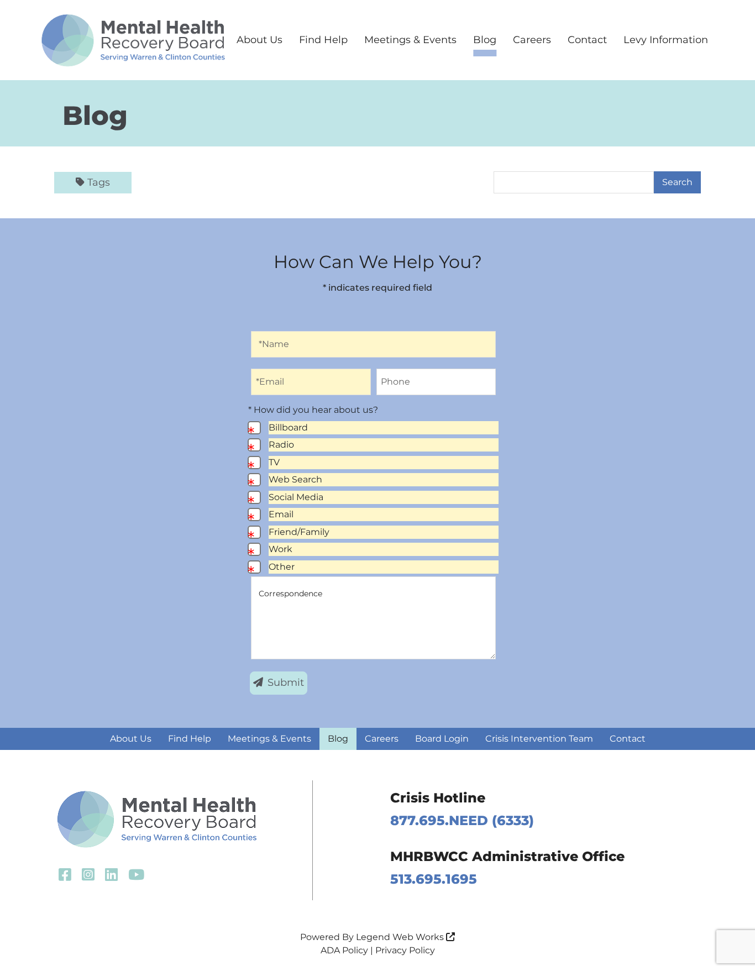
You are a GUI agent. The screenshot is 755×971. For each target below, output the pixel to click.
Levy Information (665, 40)
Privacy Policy (405, 950)
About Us (259, 40)
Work (280, 549)
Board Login (442, 738)
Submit (286, 682)
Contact (587, 40)
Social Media (296, 497)
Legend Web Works (401, 937)
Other (282, 566)
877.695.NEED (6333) (462, 820)
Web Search (295, 479)
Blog (484, 40)
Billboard (288, 427)
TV (274, 462)
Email (281, 514)
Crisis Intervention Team (539, 738)
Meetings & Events (410, 40)
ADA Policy (344, 950)
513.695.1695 (433, 879)
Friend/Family (299, 532)
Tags (98, 182)
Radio (281, 444)
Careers (532, 40)
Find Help (323, 40)
